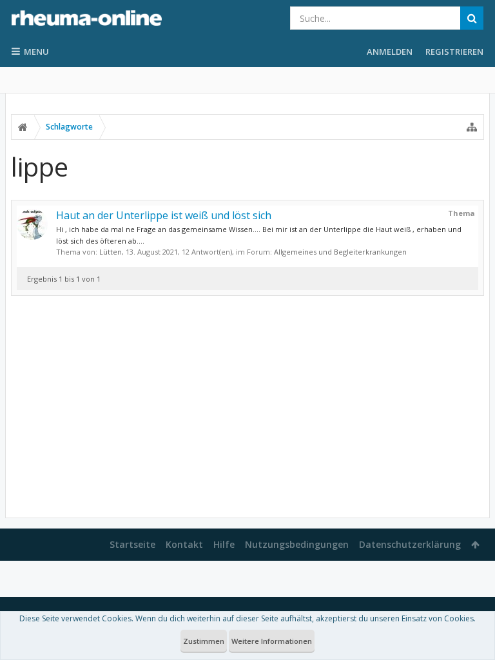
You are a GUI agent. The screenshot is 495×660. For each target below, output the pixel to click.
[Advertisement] (247, 406)
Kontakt (184, 544)
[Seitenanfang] (472, 609)
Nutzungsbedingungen (297, 544)
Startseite (132, 544)
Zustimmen (203, 641)
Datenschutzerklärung (410, 544)
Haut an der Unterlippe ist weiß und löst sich (163, 215)
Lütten (110, 252)
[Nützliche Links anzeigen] (471, 127)
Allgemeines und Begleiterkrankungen (340, 252)
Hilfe (224, 544)
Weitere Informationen (271, 641)
